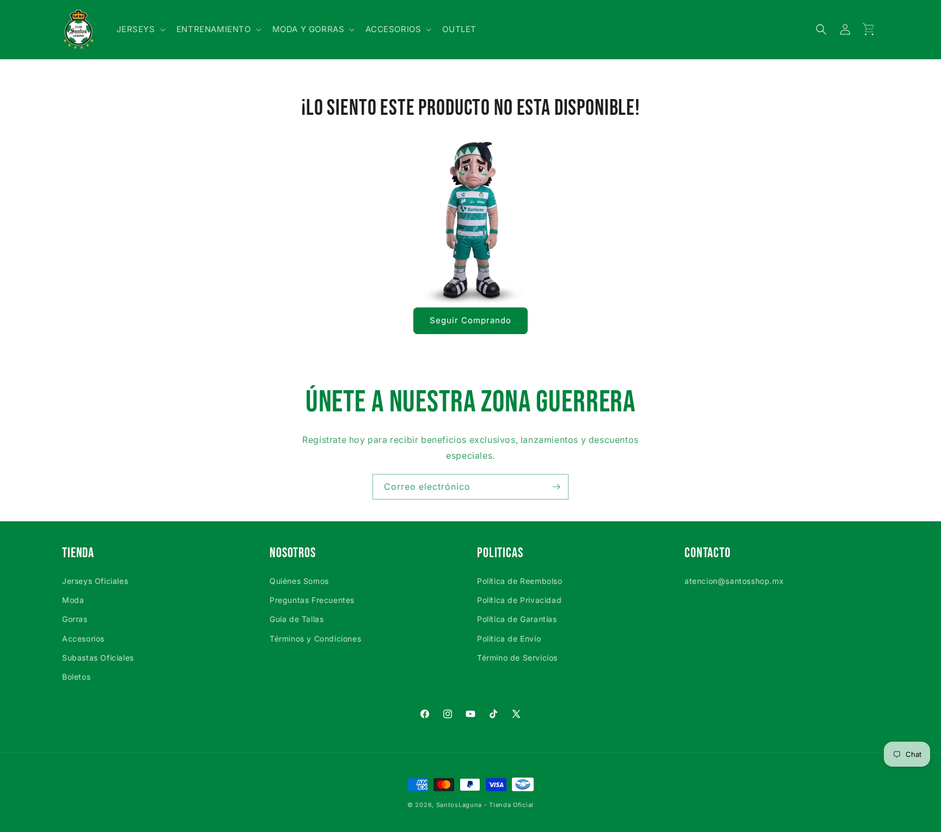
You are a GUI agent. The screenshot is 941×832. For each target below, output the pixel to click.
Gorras (75, 619)
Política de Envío (509, 638)
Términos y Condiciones (315, 638)
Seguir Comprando (470, 320)
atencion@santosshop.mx (734, 581)
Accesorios (83, 638)
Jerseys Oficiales (95, 581)
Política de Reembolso (520, 581)
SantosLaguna (459, 805)
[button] (140, 29)
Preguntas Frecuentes (312, 600)
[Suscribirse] (556, 487)
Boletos (76, 676)
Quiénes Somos (299, 581)
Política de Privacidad (519, 600)
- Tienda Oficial (509, 805)
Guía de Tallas (296, 619)
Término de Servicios (517, 657)
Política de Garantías (517, 619)
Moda (73, 600)
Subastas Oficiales (98, 657)
